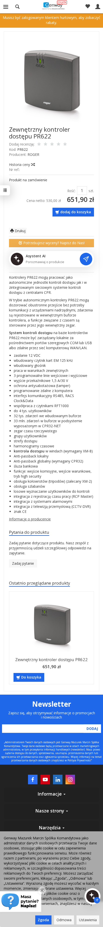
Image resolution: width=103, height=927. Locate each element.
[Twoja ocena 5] (65, 144)
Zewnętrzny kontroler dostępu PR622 (51, 659)
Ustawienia (88, 919)
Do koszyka (31, 677)
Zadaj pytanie (23, 563)
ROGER (33, 154)
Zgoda (43, 919)
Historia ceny (20, 164)
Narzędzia (50, 828)
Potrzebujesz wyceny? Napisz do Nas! (53, 242)
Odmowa (64, 919)
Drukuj (20, 230)
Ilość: (71, 190)
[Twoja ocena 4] (58, 144)
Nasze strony (50, 811)
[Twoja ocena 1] (39, 144)
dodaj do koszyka (75, 211)
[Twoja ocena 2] (45, 144)
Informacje (50, 794)
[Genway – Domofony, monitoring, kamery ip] (51, 6)
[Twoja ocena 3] (52, 144)
